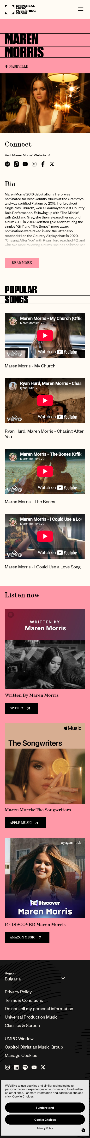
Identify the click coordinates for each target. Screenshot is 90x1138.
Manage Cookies (21, 1055)
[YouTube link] (34, 1067)
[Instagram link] (7, 1067)
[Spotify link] (25, 1067)
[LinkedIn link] (16, 1067)
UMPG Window (19, 1038)
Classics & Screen (22, 1025)
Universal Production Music (31, 1017)
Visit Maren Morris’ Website (25, 155)
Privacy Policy (18, 992)
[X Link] (43, 1067)
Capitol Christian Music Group (34, 1047)
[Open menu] (80, 10)
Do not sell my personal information (39, 1008)
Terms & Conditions (24, 1000)
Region (10, 973)
